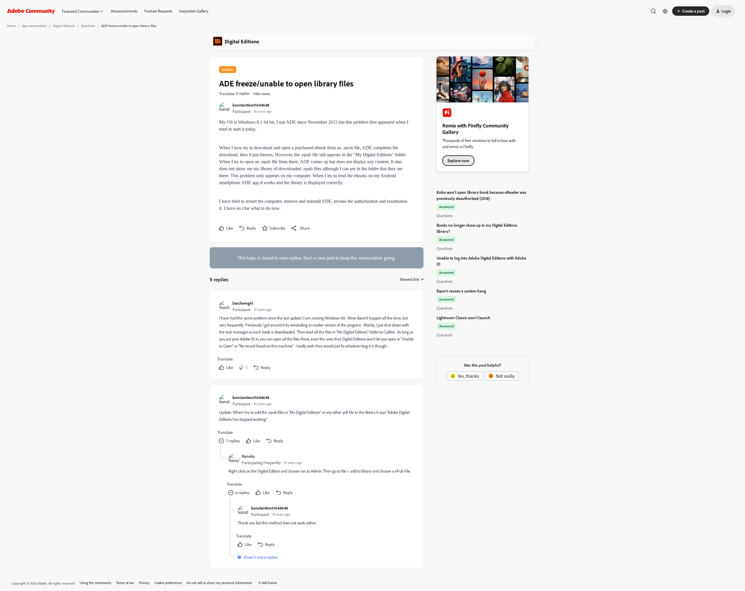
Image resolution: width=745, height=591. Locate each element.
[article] (316, 335)
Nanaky (248, 456)
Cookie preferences (168, 583)
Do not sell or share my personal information (219, 583)
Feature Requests (158, 10)
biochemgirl (243, 303)
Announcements (124, 10)
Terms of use (125, 583)
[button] (690, 11)
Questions (88, 26)
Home (11, 26)
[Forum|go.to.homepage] (31, 11)
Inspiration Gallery (193, 10)
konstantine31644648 (251, 104)
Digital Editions (64, 26)
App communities (34, 26)
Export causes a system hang (461, 290)
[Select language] (665, 11)
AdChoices (269, 583)
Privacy (144, 583)
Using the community (95, 583)
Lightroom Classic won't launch (463, 317)
